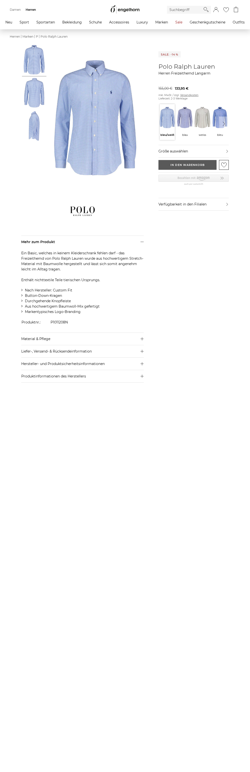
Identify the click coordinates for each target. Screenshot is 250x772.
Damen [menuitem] (15, 9)
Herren (15, 36)
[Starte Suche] (206, 9)
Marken (27, 36)
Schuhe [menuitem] (95, 22)
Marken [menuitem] (161, 22)
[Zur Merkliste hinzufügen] (224, 165)
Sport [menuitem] (24, 22)
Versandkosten (189, 95)
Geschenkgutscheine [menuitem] (207, 22)
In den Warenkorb (187, 165)
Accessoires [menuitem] (119, 22)
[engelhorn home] (125, 9)
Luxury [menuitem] (142, 22)
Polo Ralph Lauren (54, 36)
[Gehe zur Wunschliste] (226, 10)
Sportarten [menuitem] (45, 22)
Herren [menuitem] (31, 9)
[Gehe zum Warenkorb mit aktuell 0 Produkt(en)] (235, 10)
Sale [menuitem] (178, 22)
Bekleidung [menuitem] (72, 22)
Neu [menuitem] (8, 22)
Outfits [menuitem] (239, 22)
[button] (216, 10)
